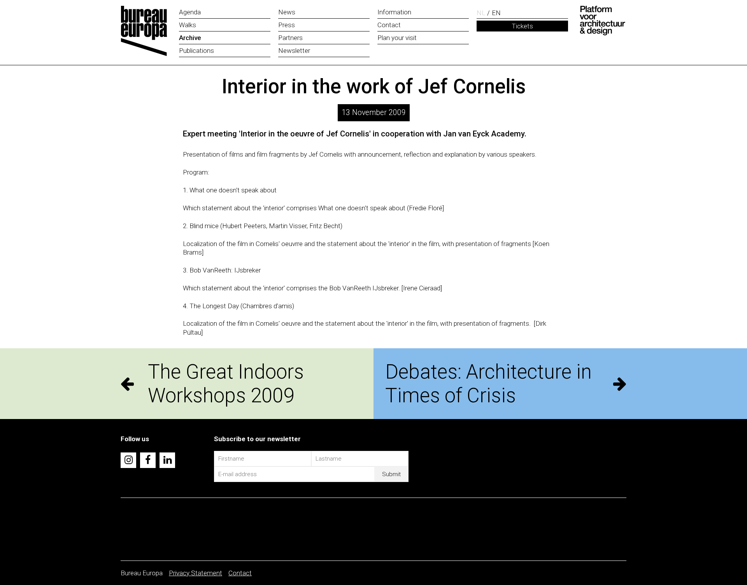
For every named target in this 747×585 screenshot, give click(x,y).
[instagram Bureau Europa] (128, 460)
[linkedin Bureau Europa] (167, 460)
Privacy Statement (195, 573)
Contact (240, 573)
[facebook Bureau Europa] (148, 460)
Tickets (522, 26)
